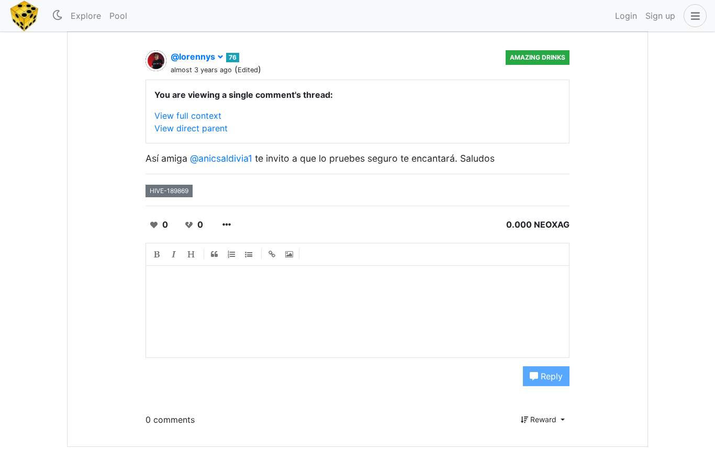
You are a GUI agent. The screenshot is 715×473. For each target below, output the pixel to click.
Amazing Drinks (537, 57)
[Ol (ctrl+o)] (232, 254)
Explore (86, 15)
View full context (187, 115)
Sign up (660, 15)
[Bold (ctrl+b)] (157, 254)
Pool (118, 15)
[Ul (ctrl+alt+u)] (249, 254)
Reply (550, 376)
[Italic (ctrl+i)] (174, 254)
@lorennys (194, 56)
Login (626, 15)
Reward (543, 419)
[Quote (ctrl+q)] (214, 254)
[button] (693, 15)
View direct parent (191, 128)
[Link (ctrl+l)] (272, 254)
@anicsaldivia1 (221, 158)
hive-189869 (169, 191)
